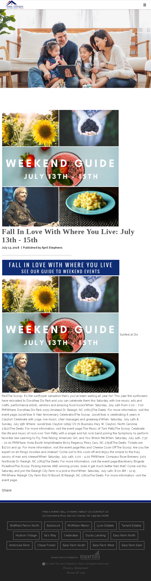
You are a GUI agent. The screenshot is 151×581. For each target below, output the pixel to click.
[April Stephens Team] (14, 4)
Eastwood (53, 525)
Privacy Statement (75, 568)
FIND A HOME (50, 511)
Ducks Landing (96, 535)
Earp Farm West (103, 545)
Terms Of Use (75, 572)
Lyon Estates (105, 525)
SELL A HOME (69, 511)
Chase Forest (46, 545)
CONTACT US (101, 511)
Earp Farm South (74, 545)
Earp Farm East (132, 545)
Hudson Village (26, 535)
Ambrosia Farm (19, 545)
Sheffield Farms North (24, 525)
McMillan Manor (78, 525)
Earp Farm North (124, 535)
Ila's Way (50, 535)
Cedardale (71, 535)
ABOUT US (85, 511)
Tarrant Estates (131, 525)
